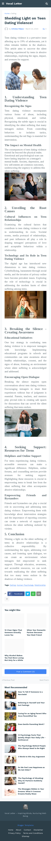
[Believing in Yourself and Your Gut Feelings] (10, 705)
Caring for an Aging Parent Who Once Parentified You (32, 714)
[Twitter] (27, 594)
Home (7, 13)
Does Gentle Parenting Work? (31, 724)
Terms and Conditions (33, 833)
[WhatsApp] (33, 594)
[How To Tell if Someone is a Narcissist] (10, 695)
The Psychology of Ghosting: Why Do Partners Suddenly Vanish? (30, 780)
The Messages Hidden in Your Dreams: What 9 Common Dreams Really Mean (31, 791)
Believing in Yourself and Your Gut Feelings (31, 704)
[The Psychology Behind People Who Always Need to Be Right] (10, 749)
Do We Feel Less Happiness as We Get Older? (31, 768)
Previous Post (9, 680)
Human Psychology (25, 585)
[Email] (38, 594)
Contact (27, 830)
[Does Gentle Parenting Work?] (10, 727)
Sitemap (25, 836)
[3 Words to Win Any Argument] (10, 759)
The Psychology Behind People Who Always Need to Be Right (32, 747)
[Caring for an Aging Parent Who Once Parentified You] (10, 716)
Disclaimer (38, 830)
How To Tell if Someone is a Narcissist (30, 693)
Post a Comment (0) (25, 672)
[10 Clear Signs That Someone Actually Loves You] (14, 620)
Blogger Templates (26, 825)
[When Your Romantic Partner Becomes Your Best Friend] (36, 620)
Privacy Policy (14, 833)
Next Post (44, 680)
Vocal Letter (14, 3)
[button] (3, 3)
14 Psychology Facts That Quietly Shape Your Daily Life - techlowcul (32, 737)
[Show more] (7, 599)
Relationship (40, 585)
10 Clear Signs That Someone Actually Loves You (13, 632)
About (18, 830)
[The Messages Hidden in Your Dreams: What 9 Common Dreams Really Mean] (10, 792)
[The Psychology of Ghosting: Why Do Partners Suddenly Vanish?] (10, 781)
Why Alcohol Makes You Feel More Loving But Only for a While (14, 657)
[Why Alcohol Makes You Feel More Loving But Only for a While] (14, 646)
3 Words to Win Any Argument (31, 757)
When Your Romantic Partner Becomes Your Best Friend (36, 632)
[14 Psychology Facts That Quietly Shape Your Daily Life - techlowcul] (10, 738)
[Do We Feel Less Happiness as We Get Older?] (10, 770)
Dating (13, 13)
